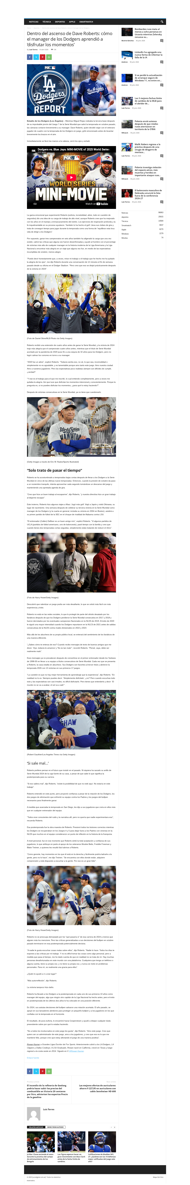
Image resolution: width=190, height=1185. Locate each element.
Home (29, 28)
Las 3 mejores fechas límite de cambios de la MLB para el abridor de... (148, 101)
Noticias (33, 21)
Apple (72, 21)
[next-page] (114, 1127)
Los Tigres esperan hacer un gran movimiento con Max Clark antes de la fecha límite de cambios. (71, 1158)
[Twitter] (36, 57)
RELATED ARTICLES (36, 1127)
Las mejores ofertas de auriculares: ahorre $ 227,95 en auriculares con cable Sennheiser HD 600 (97, 1088)
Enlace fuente (33, 1058)
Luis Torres (33, 49)
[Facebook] (30, 57)
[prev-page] (111, 1127)
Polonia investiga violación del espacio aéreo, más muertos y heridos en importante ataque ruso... (148, 171)
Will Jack (125, 133)
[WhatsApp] (49, 57)
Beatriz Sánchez (128, 41)
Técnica (47, 21)
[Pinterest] (42, 57)
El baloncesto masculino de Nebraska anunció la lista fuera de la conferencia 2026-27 (148, 194)
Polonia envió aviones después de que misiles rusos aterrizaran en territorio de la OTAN (146, 125)
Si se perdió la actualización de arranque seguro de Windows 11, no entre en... (148, 78)
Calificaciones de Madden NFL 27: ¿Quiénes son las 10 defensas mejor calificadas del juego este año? (102, 1158)
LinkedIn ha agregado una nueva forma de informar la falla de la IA (148, 55)
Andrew (125, 62)
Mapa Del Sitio (158, 1177)
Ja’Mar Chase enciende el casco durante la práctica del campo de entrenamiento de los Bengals (40, 1158)
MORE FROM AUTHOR (55, 1127)
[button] (162, 22)
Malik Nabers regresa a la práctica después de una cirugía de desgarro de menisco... (147, 148)
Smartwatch (86, 21)
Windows (125, 234)
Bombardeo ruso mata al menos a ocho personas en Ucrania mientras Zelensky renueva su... (148, 33)
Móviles (125, 238)
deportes (60, 21)
